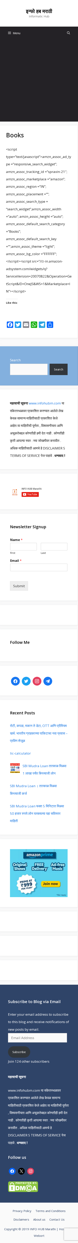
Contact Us (57, 1219)
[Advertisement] (39, 81)
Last (43, 553)
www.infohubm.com (45, 403)
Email (16, 561)
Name (16, 540)
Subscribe (19, 1052)
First (12, 553)
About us (39, 1219)
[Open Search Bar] (68, 33)
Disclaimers (21, 1219)
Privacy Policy (22, 1211)
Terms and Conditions (50, 1211)
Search (15, 360)
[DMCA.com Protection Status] (23, 1190)
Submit (19, 586)
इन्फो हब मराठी (39, 11)
